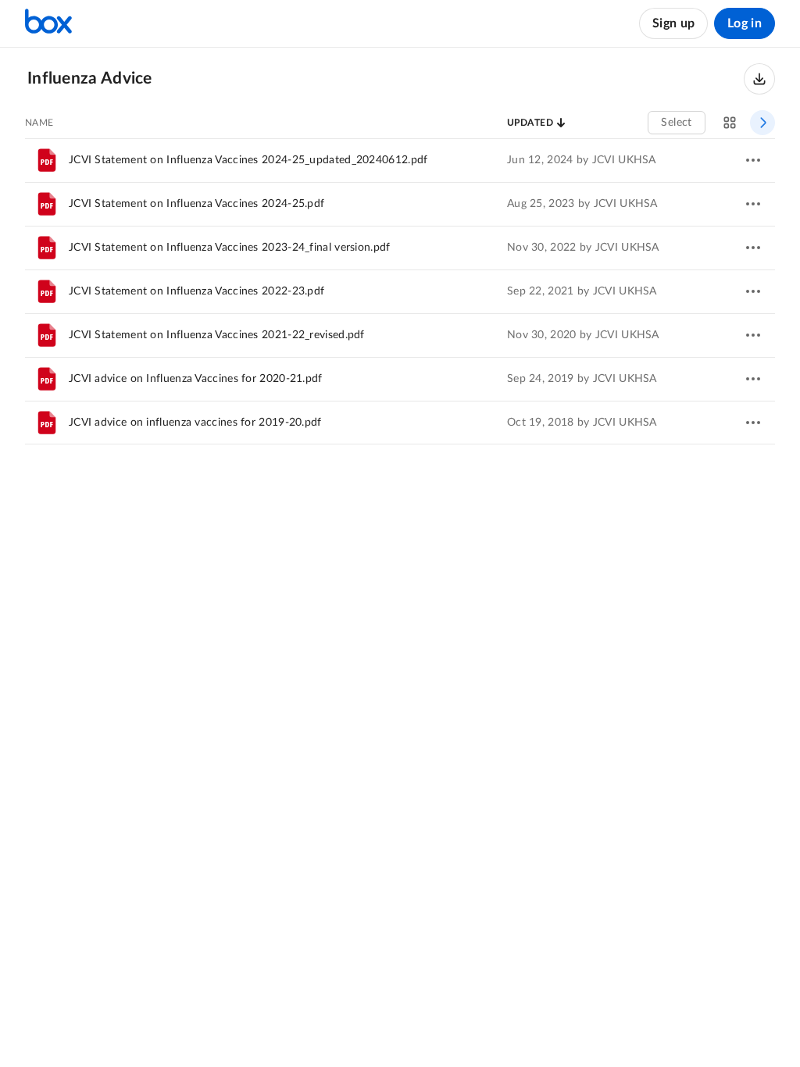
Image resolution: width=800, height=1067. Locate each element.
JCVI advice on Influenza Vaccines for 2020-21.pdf (196, 378)
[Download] (759, 79)
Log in (744, 23)
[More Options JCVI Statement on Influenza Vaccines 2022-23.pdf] (753, 291)
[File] (47, 160)
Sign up (673, 23)
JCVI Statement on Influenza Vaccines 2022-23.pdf (196, 291)
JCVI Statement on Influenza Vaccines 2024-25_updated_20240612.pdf (248, 160)
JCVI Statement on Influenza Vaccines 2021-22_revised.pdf (217, 335)
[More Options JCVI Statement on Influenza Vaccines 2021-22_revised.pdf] (753, 335)
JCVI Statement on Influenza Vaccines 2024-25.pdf (196, 203)
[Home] (48, 23)
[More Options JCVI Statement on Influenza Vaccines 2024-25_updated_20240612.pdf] (753, 160)
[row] (400, 160)
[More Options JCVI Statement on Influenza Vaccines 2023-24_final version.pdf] (753, 247)
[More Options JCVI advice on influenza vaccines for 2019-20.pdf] (753, 422)
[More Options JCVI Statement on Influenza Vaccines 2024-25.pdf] (753, 203)
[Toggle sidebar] (762, 122)
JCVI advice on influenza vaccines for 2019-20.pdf (195, 422)
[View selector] (729, 122)
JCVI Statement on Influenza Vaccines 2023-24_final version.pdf (230, 247)
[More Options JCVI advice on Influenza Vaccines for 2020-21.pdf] (753, 378)
